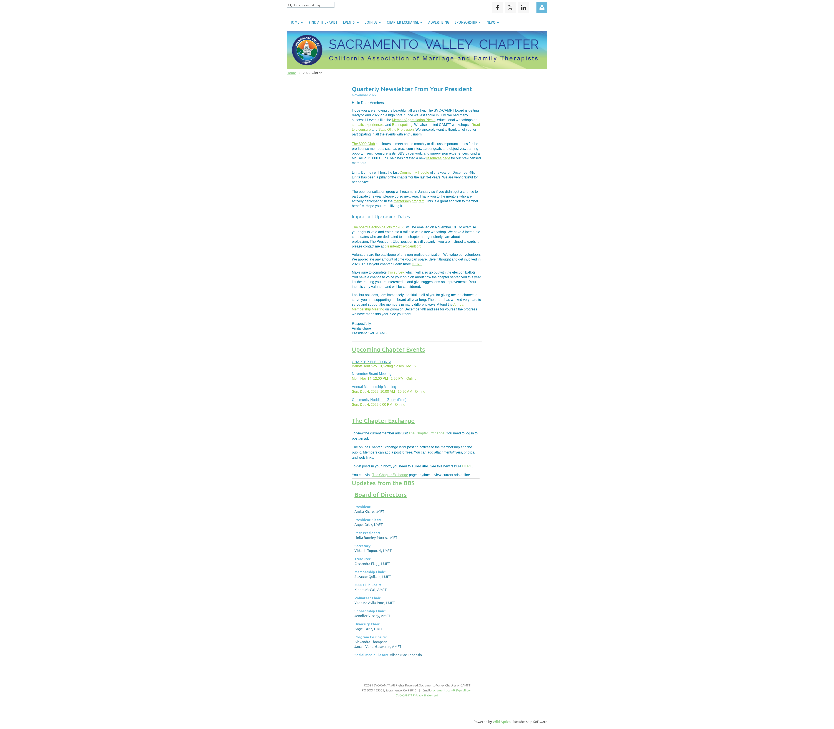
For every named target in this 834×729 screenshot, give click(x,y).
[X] (510, 7)
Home (291, 72)
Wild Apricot (502, 721)
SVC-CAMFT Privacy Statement (417, 695)
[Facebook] (497, 7)
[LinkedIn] (523, 7)
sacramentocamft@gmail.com (451, 690)
